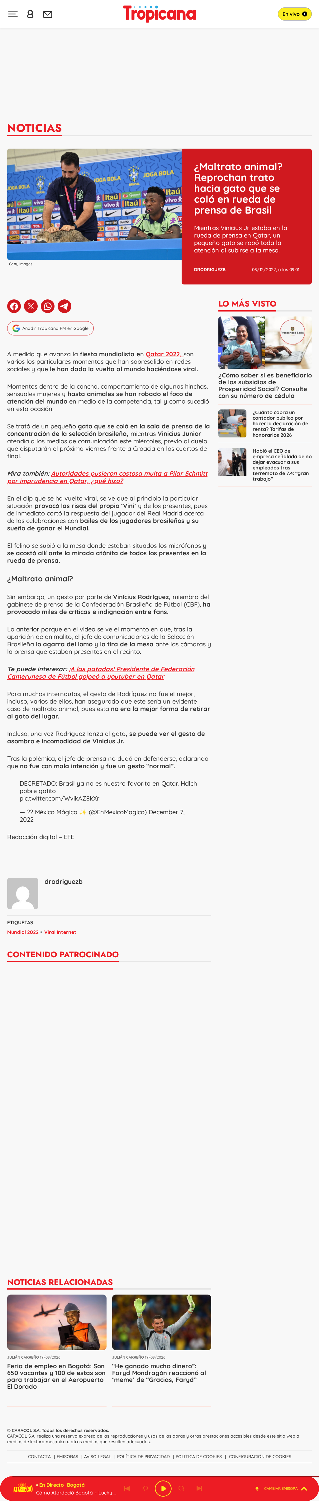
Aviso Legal (97, 1456)
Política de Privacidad (143, 1456)
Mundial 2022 (23, 932)
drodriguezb (210, 269)
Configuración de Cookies (260, 1456)
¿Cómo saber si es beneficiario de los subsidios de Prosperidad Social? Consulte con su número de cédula (265, 385)
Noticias (34, 128)
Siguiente (199, 1488)
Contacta (39, 1456)
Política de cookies (199, 1456)
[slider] (160, 1476)
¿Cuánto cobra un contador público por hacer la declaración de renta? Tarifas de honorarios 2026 (280, 423)
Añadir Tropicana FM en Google (55, 328)
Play (163, 1488)
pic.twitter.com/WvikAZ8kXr (59, 798)
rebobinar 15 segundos (145, 1488)
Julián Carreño (23, 1357)
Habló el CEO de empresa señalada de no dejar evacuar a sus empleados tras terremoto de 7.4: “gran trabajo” (282, 465)
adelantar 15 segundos (181, 1488)
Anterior (127, 1488)
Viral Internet (60, 932)
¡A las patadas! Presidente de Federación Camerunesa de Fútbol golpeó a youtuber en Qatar (100, 672)
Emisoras (67, 1456)
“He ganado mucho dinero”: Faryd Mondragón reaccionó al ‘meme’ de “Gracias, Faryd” (159, 1372)
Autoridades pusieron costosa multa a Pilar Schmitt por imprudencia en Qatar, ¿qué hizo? (107, 477)
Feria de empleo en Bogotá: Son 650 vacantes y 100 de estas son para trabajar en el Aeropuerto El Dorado (56, 1376)
